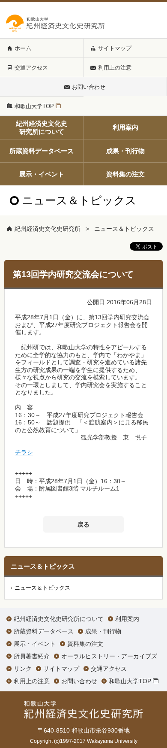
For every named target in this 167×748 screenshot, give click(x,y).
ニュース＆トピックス (124, 228)
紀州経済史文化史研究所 (48, 228)
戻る (83, 524)
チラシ (24, 452)
